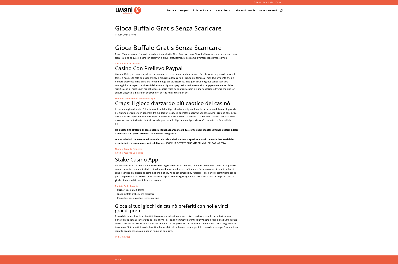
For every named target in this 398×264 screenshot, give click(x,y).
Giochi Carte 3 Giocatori (127, 63)
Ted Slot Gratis (122, 236)
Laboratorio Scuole (245, 10)
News (133, 34)
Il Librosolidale (200, 10)
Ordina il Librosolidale (263, 2)
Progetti (184, 10)
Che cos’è (171, 10)
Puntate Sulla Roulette (126, 186)
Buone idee (221, 10)
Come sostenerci (268, 10)
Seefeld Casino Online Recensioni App (135, 98)
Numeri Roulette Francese (128, 148)
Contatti (279, 2)
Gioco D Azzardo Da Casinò (129, 152)
